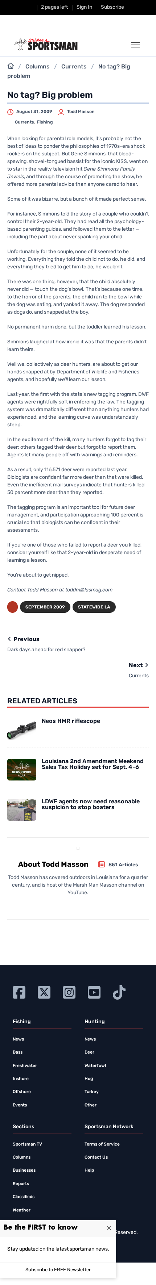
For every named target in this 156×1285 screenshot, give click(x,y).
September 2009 (45, 607)
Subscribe (112, 7)
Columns (37, 67)
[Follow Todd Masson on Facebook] (66, 905)
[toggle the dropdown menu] (136, 45)
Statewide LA (94, 607)
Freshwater (25, 1066)
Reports (21, 1184)
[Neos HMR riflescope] (21, 729)
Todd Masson (81, 112)
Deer (89, 1052)
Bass (17, 1052)
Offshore (22, 1092)
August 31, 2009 (34, 112)
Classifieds (23, 1197)
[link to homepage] (46, 44)
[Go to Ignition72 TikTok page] (119, 991)
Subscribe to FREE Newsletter (58, 1270)
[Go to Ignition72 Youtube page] (94, 991)
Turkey (92, 1092)
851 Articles (123, 865)
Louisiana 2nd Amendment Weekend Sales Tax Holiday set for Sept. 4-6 (93, 764)
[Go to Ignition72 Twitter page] (44, 991)
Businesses (24, 1170)
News (18, 1039)
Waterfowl (95, 1066)
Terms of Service (102, 1144)
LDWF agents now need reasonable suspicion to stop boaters (91, 805)
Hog (89, 1079)
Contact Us (96, 1157)
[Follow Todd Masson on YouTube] (87, 905)
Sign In (84, 7)
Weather (21, 1210)
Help (89, 1170)
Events (20, 1105)
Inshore (21, 1079)
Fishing (45, 122)
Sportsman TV (27, 1144)
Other (91, 1105)
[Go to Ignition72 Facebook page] (19, 991)
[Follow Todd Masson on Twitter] (75, 905)
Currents (74, 67)
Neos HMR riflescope (71, 721)
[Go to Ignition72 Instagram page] (69, 991)
